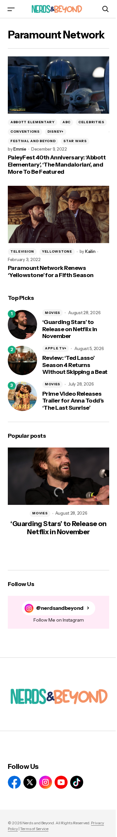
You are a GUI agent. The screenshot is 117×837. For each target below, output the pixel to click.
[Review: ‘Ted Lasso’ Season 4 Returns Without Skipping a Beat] (22, 360)
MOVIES (52, 313)
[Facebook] (14, 782)
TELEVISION (22, 251)
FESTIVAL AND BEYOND (33, 141)
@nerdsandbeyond (60, 608)
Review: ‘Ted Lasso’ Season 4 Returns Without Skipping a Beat (75, 365)
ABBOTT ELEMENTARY (32, 122)
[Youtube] (61, 782)
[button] (11, 9)
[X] (29, 782)
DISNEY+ (55, 131)
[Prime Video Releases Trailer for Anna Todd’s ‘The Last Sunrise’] (22, 396)
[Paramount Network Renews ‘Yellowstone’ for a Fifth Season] (58, 214)
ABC (66, 122)
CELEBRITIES (91, 122)
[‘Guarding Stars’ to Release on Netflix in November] (22, 324)
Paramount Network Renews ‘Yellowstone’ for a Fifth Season (51, 272)
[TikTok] (76, 782)
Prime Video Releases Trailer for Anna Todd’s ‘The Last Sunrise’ (73, 400)
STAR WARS (74, 141)
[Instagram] (45, 782)
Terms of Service (34, 828)
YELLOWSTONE (57, 251)
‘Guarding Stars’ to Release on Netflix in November (69, 329)
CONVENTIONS (25, 131)
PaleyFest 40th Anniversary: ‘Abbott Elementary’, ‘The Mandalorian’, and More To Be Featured (57, 164)
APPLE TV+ (55, 348)
